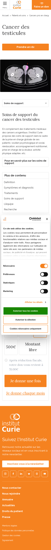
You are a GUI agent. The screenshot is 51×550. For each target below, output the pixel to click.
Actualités (8, 505)
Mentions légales (9, 526)
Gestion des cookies (11, 535)
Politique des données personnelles (18, 530)
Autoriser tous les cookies (25, 311)
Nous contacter (11, 487)
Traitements (11, 193)
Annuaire (7, 499)
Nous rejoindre (11, 493)
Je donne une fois (25, 380)
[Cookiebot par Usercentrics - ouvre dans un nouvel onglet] (30, 219)
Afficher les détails (34, 302)
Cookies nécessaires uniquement (25, 328)
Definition (9, 182)
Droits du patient (12, 511)
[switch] (44, 274)
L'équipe (8, 204)
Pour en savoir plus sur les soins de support (25, 162)
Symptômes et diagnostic (19, 187)
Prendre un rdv (25, 47)
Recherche (10, 209)
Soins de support (13, 103)
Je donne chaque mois (25, 393)
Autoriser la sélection (25, 320)
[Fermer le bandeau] (47, 219)
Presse (6, 517)
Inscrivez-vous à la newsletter (25, 463)
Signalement (7, 540)
